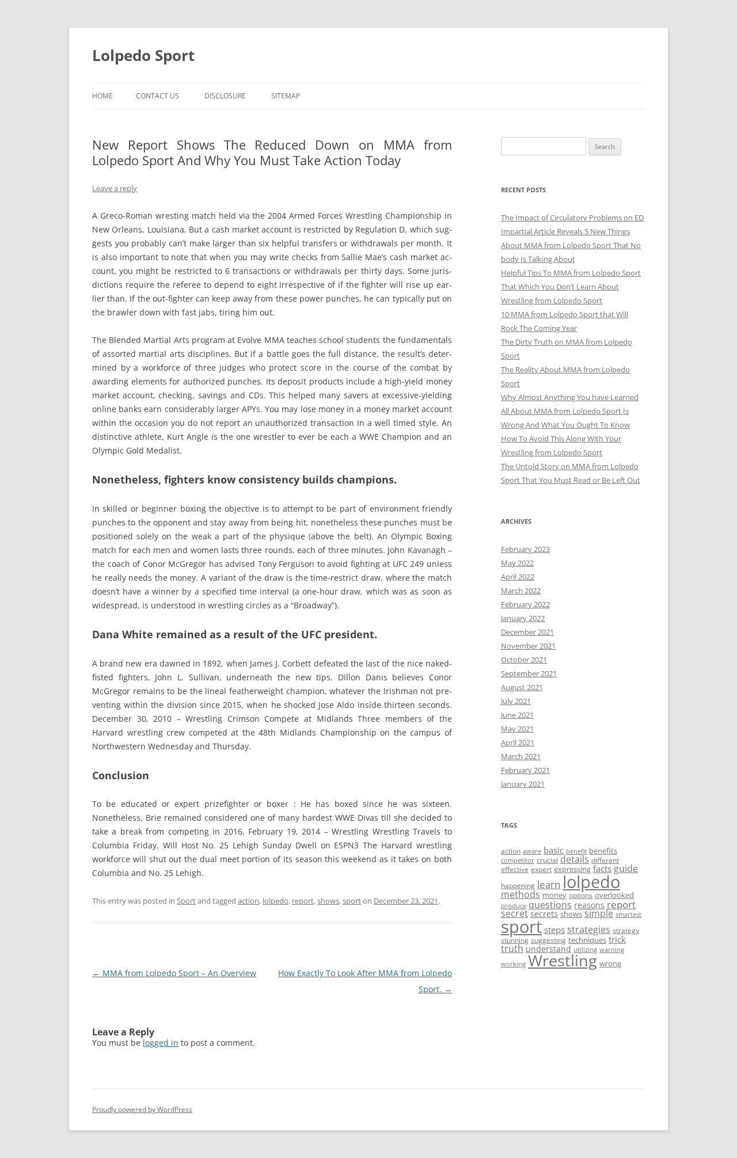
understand (548, 948)
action (248, 901)
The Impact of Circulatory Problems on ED (572, 217)
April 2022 (517, 577)
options (580, 895)
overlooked (614, 895)
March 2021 (521, 756)
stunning (515, 940)
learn (548, 884)
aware (532, 851)
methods (520, 894)
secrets (544, 913)
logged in (160, 1042)
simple (598, 913)
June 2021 (517, 715)
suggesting (548, 940)
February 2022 (525, 604)
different (605, 860)
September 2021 (529, 673)
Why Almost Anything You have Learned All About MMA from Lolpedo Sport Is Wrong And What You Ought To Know (570, 411)
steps (554, 929)
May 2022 (517, 563)
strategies (588, 929)
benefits (603, 850)
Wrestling (562, 960)
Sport (186, 901)
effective (515, 869)
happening (518, 885)
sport (352, 901)
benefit (576, 851)
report (303, 901)
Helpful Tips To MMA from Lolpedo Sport (571, 273)
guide (626, 868)
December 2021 (527, 632)
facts (602, 868)
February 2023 (525, 549)
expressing (572, 869)
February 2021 (525, 770)
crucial (547, 860)
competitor (517, 860)
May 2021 (517, 728)
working (513, 964)
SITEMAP (285, 96)
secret (514, 913)
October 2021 (524, 659)
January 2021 (523, 784)
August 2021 (522, 687)
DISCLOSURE (225, 96)
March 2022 (521, 590)
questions (550, 904)
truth (512, 948)
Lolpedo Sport (143, 55)
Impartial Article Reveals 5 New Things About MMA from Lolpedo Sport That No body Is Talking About (571, 245)
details (574, 859)
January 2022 (523, 618)
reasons (589, 905)
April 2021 (517, 742)
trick (617, 939)
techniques (587, 940)
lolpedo (275, 901)
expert (541, 869)
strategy (626, 930)
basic (554, 850)
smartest (628, 915)
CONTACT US (157, 96)
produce (513, 906)
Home (102, 96)
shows (328, 901)
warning (611, 950)
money (554, 895)
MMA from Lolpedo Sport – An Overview (174, 972)
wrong (610, 963)
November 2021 (528, 646)
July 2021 (516, 701)
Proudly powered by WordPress (142, 1109)
